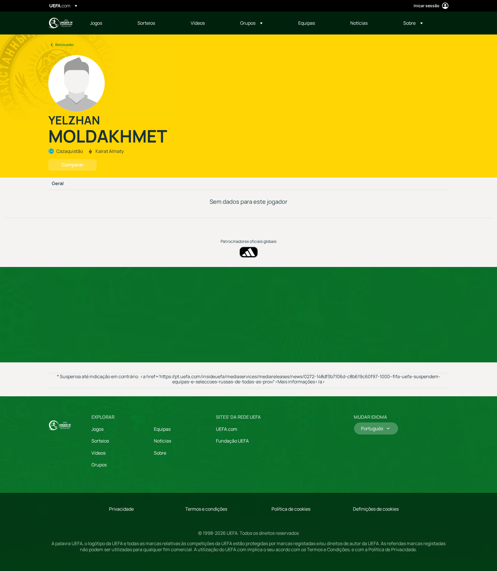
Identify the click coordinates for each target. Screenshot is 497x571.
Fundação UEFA (232, 441)
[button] (251, 23)
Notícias (162, 441)
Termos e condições (206, 509)
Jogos (97, 429)
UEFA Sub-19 (60, 23)
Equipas (162, 429)
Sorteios (100, 441)
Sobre (160, 453)
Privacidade (121, 509)
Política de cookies (291, 509)
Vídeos (98, 453)
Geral (58, 183)
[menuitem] (106, 23)
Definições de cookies (376, 509)
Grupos (99, 465)
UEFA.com (226, 429)
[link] (96, 23)
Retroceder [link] (64, 44)
